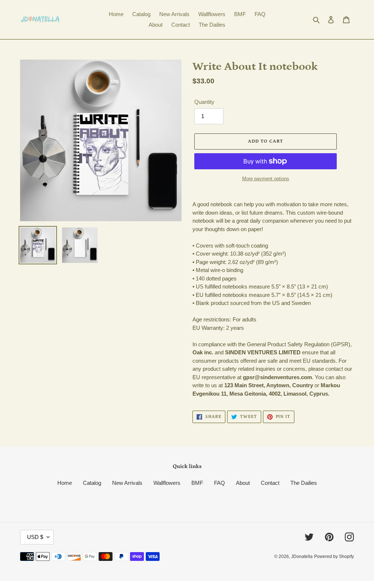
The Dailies (303, 483)
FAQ (219, 483)
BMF (197, 483)
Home (64, 483)
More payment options (265, 178)
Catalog (92, 483)
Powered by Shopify (334, 556)
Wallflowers (166, 483)
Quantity (204, 102)
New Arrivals (127, 483)
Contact (270, 483)
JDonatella (302, 556)
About (243, 483)
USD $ (35, 537)
